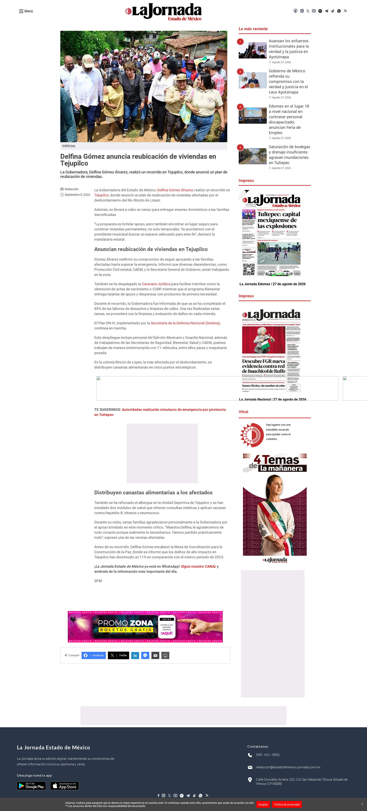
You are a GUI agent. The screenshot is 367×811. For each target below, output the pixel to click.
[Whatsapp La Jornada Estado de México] (339, 11)
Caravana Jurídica (155, 284)
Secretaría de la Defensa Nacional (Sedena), (185, 323)
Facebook (97, 655)
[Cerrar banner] (362, 804)
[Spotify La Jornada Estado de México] (320, 11)
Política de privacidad (287, 804)
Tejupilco (101, 195)
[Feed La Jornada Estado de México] (346, 11)
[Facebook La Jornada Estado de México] (296, 11)
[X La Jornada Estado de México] (308, 11)
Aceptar (263, 804)
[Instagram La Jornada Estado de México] (302, 11)
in (135, 655)
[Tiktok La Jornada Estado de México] (333, 11)
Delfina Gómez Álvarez (175, 190)
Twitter (121, 655)
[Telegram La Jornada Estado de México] (327, 11)
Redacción (72, 189)
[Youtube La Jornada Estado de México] (314, 11)
